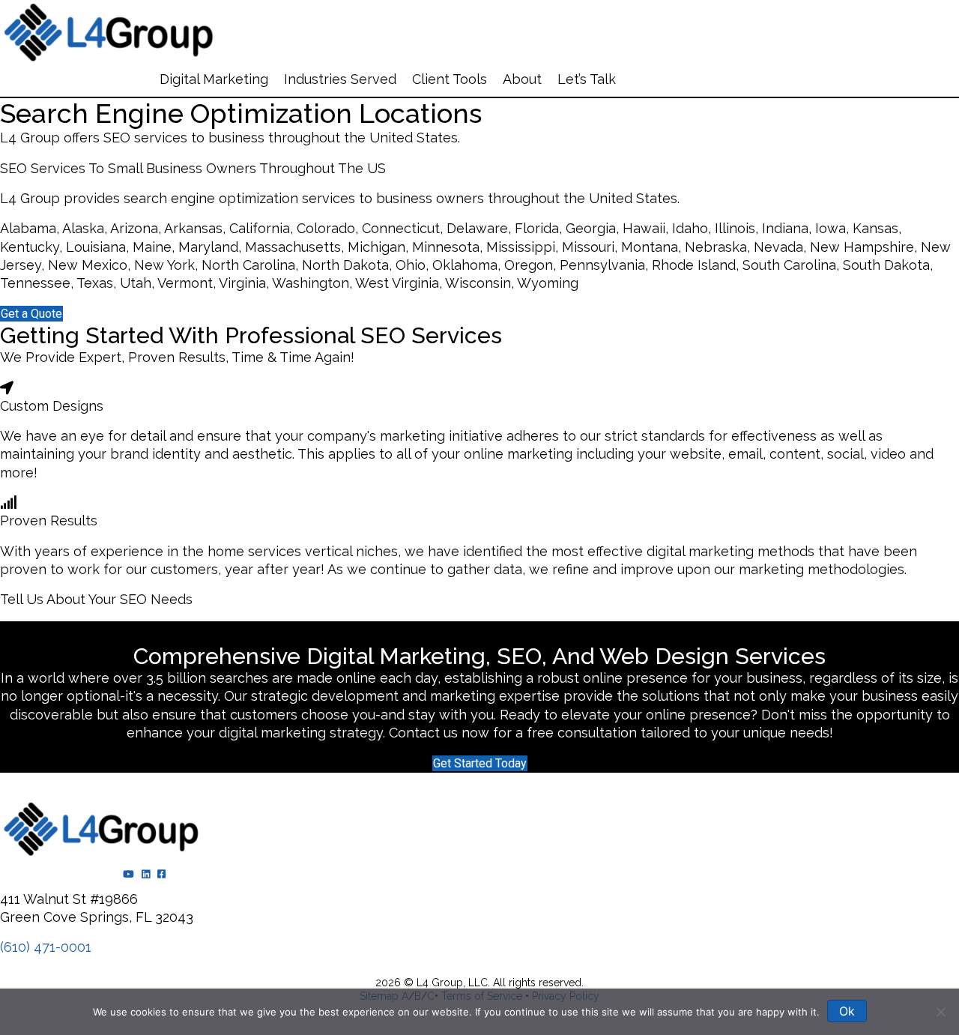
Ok (847, 1011)
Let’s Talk (586, 79)
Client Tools (449, 79)
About (522, 79)
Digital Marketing (214, 79)
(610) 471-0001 (45, 947)
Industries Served (340, 79)
